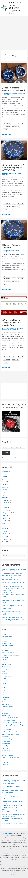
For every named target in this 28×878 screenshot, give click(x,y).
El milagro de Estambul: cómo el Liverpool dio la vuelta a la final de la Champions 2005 (13, 796)
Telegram (4, 680)
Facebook (4, 659)
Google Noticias (6, 664)
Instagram (4, 669)
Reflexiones (5, 534)
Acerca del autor (6, 643)
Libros (3, 523)
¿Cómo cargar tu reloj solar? (10, 579)
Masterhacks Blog (7, 739)
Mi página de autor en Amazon (10, 655)
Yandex (4, 699)
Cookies (11, 874)
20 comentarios (5, 94)
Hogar (3, 495)
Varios (3, 542)
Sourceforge (5, 697)
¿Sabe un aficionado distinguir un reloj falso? (13, 89)
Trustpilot (4, 688)
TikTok (4, 685)
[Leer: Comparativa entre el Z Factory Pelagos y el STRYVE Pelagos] (14, 150)
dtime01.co (4, 329)
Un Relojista (5, 760)
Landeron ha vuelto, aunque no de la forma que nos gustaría (13, 594)
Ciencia (4, 482)
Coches (4, 487)
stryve (16, 173)
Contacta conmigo (7, 636)
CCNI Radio (5, 713)
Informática (13, 328)
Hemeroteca (5, 704)
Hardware (6, 502)
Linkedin (4, 671)
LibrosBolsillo (5, 736)
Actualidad (5, 471)
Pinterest (4, 678)
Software (5, 518)
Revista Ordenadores (8, 753)
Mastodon (4, 673)
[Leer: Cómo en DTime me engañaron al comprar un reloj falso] (14, 305)
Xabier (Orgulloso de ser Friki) (10, 757)
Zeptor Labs (5, 764)
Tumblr (4, 690)
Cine (3, 484)
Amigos (4, 476)
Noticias (5, 510)
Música (4, 528)
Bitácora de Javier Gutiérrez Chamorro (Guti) (15, 8)
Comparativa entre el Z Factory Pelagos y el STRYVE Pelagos (13, 167)
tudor (19, 93)
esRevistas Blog (6, 729)
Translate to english (7, 706)
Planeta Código (6, 743)
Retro (4, 515)
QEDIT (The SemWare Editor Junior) (12, 575)
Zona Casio (5, 762)
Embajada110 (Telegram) (8, 720)
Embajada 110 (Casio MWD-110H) (11, 718)
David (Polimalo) (6, 715)
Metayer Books (6, 741)
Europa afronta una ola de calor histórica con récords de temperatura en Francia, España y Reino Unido (13, 781)
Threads (4, 683)
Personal (4, 531)
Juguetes (4, 520)
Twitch (4, 692)
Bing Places (5, 657)
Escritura (4, 489)
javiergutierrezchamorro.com (13, 848)
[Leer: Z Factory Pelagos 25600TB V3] (14, 230)
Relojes (15, 93)
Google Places (6, 666)
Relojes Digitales (6, 746)
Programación (7, 513)
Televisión (5, 539)
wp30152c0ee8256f (7, 593)
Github (4, 662)
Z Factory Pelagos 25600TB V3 (11, 246)
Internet (18, 328)
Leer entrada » (6, 134)
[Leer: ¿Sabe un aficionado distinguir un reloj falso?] (14, 73)
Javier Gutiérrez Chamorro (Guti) (11, 569)
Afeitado (4, 474)
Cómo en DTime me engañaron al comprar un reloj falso (12, 322)
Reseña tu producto (7, 645)
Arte (3, 479)
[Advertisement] (14, 30)
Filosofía (4, 492)
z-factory (22, 93)
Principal (4, 634)
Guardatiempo (6, 648)
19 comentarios (15, 329)
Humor (4, 497)
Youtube (4, 702)
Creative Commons (7, 833)
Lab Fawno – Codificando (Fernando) (12, 732)
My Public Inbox (6, 676)
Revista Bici (5, 748)
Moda (3, 526)
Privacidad (16, 874)
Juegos (5, 507)
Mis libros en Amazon (8, 652)
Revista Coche (6, 750)
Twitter (4, 694)
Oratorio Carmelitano (7, 755)
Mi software (5, 650)
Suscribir (6, 452)
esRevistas (5, 727)
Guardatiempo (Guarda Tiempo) (11, 734)
